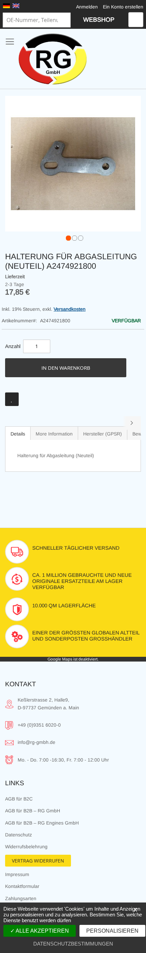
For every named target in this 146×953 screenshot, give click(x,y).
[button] (67, 236)
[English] (16, 5)
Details (18, 434)
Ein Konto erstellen (123, 6)
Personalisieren (112, 931)
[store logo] (53, 59)
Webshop (98, 19)
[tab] (18, 433)
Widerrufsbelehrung (26, 846)
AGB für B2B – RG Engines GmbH (42, 823)
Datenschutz (18, 834)
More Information (54, 434)
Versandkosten (70, 309)
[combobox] (37, 20)
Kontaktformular (22, 886)
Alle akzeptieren (42, 931)
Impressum (17, 874)
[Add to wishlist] (12, 399)
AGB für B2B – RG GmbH (32, 810)
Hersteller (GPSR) (102, 434)
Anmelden (87, 6)
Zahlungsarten (20, 898)
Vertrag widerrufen (38, 860)
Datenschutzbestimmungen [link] (73, 944)
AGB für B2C (19, 799)
